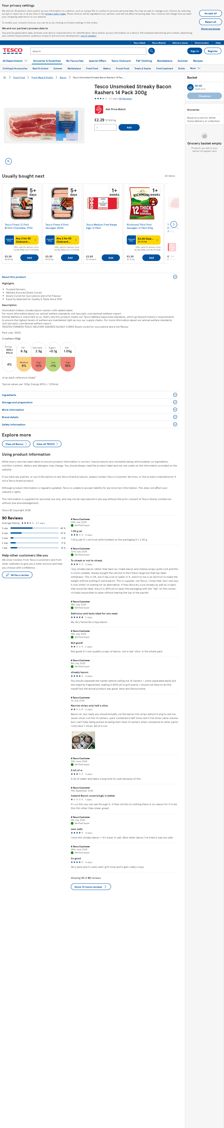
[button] (139, 42)
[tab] (83, 740)
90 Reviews (125, 98)
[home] (4, 77)
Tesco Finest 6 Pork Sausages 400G (57, 226)
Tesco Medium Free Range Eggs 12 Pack (101, 226)
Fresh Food (19, 77)
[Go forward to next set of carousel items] (174, 224)
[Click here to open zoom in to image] (8, 161)
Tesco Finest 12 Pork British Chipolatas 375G (18, 226)
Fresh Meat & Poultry (42, 77)
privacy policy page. (55, 13)
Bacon (63, 77)
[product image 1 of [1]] (44, 125)
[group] (21, 224)
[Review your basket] (190, 87)
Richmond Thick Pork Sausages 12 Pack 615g (140, 226)
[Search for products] (151, 51)
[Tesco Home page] (12, 51)
